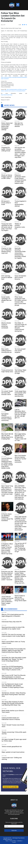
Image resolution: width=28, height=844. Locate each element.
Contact (14, 842)
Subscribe (14, 830)
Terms (7, 840)
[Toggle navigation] (17, 4)
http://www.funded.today (6, 94)
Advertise (19, 840)
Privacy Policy (13, 840)
